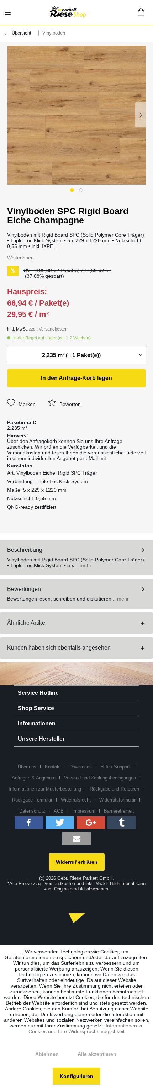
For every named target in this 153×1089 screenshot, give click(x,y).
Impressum (83, 811)
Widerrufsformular (117, 800)
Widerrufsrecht (76, 800)
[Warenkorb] (141, 12)
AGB (59, 811)
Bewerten (69, 404)
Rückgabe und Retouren (114, 789)
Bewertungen (24, 589)
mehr (84, 565)
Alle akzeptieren (97, 1054)
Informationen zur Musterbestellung (45, 789)
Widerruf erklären (76, 862)
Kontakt (53, 767)
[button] (29, 822)
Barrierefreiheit (119, 811)
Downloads (80, 767)
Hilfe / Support (115, 767)
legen (76, 378)
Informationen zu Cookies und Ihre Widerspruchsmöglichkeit (86, 1028)
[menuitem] (12, 12)
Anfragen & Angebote (34, 778)
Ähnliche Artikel (27, 623)
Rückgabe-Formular (32, 800)
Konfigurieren (76, 1076)
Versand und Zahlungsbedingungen (100, 778)
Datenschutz (32, 811)
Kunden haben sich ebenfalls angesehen (59, 648)
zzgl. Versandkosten (48, 329)
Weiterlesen (20, 257)
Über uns (27, 767)
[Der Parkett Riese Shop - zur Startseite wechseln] (67, 12)
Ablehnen (47, 1054)
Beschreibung (24, 550)
